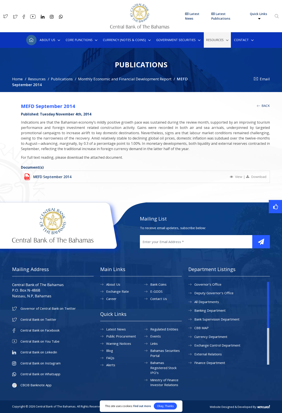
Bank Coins (158, 284)
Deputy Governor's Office (214, 293)
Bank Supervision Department (216, 319)
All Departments (206, 302)
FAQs (110, 358)
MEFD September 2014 (52, 176)
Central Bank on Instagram (40, 363)
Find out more (142, 406)
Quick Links (258, 14)
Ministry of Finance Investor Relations (164, 382)
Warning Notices (118, 343)
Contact (241, 40)
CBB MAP (201, 328)
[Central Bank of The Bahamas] (139, 27)
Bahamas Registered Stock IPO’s (163, 367)
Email (265, 78)
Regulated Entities (164, 329)
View (238, 176)
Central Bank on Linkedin (38, 352)
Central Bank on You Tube (39, 341)
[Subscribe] (261, 241)
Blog (109, 350)
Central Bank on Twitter (38, 319)
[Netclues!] (264, 406)
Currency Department (210, 336)
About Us (47, 40)
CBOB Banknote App (36, 385)
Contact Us (158, 298)
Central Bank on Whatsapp (40, 374)
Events (155, 336)
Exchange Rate (117, 291)
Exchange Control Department (217, 345)
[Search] (277, 16)
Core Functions (79, 40)
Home (31, 40)
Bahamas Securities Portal (165, 353)
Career (111, 298)
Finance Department (209, 362)
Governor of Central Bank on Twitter (48, 308)
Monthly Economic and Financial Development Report (124, 78)
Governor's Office (207, 284)
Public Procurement (121, 336)
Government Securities (176, 40)
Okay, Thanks (165, 406)
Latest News (192, 16)
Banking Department (210, 310)
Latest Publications (220, 16)
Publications (62, 78)
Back (265, 105)
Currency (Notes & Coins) (124, 40)
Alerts (110, 365)
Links (154, 343)
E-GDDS (156, 291)
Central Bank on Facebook (39, 330)
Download (258, 176)
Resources (215, 40)
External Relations (208, 354)
